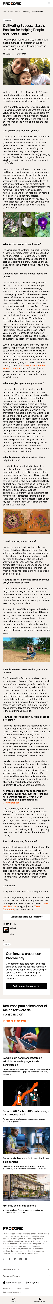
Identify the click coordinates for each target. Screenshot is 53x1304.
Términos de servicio (23, 1288)
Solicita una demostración (26, 986)
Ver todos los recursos (14, 1020)
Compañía (8, 20)
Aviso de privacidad (8, 1288)
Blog (4, 11)
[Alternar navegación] (49, 3)
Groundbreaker (11, 802)
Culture (7, 944)
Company (14, 11)
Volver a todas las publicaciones (27, 916)
